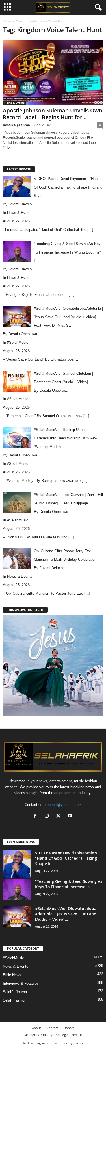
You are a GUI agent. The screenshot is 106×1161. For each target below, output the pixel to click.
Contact (52, 1028)
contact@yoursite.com (63, 805)
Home (7, 21)
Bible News (12, 975)
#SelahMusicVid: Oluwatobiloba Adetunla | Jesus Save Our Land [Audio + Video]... (65, 914)
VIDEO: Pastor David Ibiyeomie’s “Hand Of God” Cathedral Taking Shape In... (66, 858)
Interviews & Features (21, 983)
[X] (59, 816)
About (36, 1028)
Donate (69, 1028)
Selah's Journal (15, 992)
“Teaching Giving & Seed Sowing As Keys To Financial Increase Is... (68, 884)
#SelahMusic (17, 342)
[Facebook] (36, 816)
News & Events (14, 103)
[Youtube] (70, 816)
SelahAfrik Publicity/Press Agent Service (53, 1034)
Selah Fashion (14, 1000)
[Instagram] (48, 816)
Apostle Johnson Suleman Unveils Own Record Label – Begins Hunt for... (52, 114)
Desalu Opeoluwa (16, 125)
